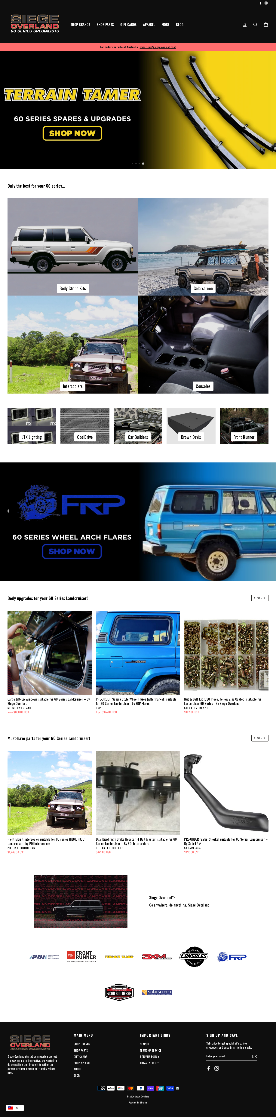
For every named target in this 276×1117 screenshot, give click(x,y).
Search (144, 1044)
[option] (138, 47)
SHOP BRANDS (80, 24)
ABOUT (77, 1069)
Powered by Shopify (138, 1102)
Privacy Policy (149, 1063)
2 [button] (136, 164)
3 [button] (139, 164)
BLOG (179, 24)
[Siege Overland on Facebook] (208, 1068)
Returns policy (149, 1056)
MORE (166, 24)
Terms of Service (150, 1050)
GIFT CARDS (128, 24)
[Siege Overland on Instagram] (216, 1068)
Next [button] (267, 510)
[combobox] (15, 1108)
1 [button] (133, 164)
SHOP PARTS (105, 24)
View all (260, 598)
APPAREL (149, 24)
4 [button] (143, 163)
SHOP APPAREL (82, 1063)
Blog (77, 1075)
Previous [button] (8, 510)
